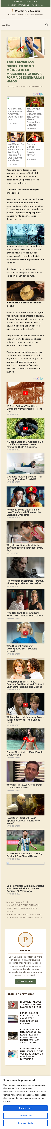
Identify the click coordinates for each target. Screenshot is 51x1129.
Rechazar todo (25, 1123)
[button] (47, 25)
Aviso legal (37, 5)
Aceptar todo (25, 1108)
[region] (25, 1102)
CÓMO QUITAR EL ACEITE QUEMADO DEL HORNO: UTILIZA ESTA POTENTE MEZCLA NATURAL (23, 908)
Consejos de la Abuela (19, 902)
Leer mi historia (25, 981)
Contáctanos (31, 1)
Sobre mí (18, 1)
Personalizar (25, 1116)
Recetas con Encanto (27, 10)
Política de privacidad (18, 5)
